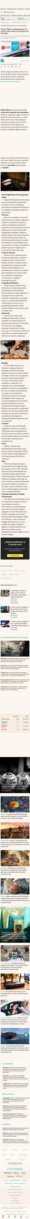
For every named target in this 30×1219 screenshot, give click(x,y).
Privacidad (15, 1198)
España (16, 570)
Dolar (9, 1217)
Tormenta (3, 9)
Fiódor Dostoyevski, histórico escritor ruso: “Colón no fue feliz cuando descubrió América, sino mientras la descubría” (15, 660)
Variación (15, 716)
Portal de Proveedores (19, 1183)
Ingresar (27, 1217)
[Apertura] (7, 1173)
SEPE (4, 1154)
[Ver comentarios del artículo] (19, 66)
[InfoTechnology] (19, 1176)
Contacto (5, 1180)
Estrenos (4, 574)
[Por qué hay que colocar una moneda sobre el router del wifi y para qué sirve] (15, 982)
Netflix (5, 1149)
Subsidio (7, 1159)
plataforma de (10, 81)
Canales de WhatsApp (14, 1180)
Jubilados (21, 9)
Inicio (15, 1217)
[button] (26, 1034)
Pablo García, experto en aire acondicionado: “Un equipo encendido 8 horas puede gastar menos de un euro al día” (15, 681)
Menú (3, 1217)
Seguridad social (12, 9)
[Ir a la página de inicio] (2, 12)
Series (24, 22)
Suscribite (24, 1180)
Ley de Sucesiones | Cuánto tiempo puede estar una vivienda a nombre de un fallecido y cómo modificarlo (14, 688)
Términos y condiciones (15, 1195)
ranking (9, 570)
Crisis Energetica (23, 1154)
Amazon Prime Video (14, 574)
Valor (27, 716)
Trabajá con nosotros (15, 1186)
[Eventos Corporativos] (16, 1173)
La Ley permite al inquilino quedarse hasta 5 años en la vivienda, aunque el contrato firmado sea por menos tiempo (15, 667)
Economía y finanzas (17, 15)
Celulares (15, 1149)
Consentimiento (15, 1200)
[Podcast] (10, 1176)
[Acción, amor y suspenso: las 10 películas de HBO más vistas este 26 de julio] (5, 623)
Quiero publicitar (17, 555)
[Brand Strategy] (24, 1173)
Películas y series (16, 22)
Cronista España (5, 22)
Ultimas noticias (5, 15)
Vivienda (27, 9)
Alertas (21, 1217)
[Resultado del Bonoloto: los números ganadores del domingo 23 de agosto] (15, 775)
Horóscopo (22, 1159)
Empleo (25, 1149)
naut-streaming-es (6, 578)
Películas (23, 570)
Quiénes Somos (8, 1183)
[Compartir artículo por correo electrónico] (16, 66)
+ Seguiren (24, 61)
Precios (12, 1154)
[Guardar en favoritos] (2, 60)
